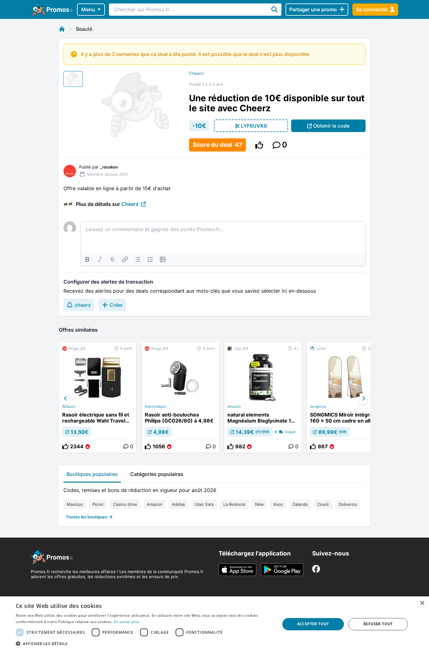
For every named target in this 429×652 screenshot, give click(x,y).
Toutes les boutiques (86, 516)
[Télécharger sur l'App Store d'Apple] (237, 569)
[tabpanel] (214, 502)
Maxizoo (75, 504)
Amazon (68, 406)
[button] (144, 643)
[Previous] (65, 398)
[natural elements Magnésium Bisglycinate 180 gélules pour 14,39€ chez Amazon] (262, 398)
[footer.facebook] (316, 569)
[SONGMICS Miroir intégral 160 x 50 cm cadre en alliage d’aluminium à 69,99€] (345, 398)
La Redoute (234, 504)
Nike (259, 504)
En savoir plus (126, 621)
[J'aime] (259, 145)
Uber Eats (204, 504)
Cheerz (196, 73)
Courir (323, 504)
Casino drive (125, 504)
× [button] (422, 603)
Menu (88, 9)
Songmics (318, 406)
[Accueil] (62, 29)
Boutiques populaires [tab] (92, 474)
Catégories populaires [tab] (156, 474)
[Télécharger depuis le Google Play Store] (282, 569)
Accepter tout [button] (313, 624)
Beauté (84, 29)
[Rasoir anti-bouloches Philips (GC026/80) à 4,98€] (180, 398)
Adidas (178, 504)
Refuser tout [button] (378, 624)
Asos (278, 504)
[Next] (363, 398)
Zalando (300, 504)
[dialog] (214, 624)
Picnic (98, 504)
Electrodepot (155, 406)
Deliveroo (348, 504)
